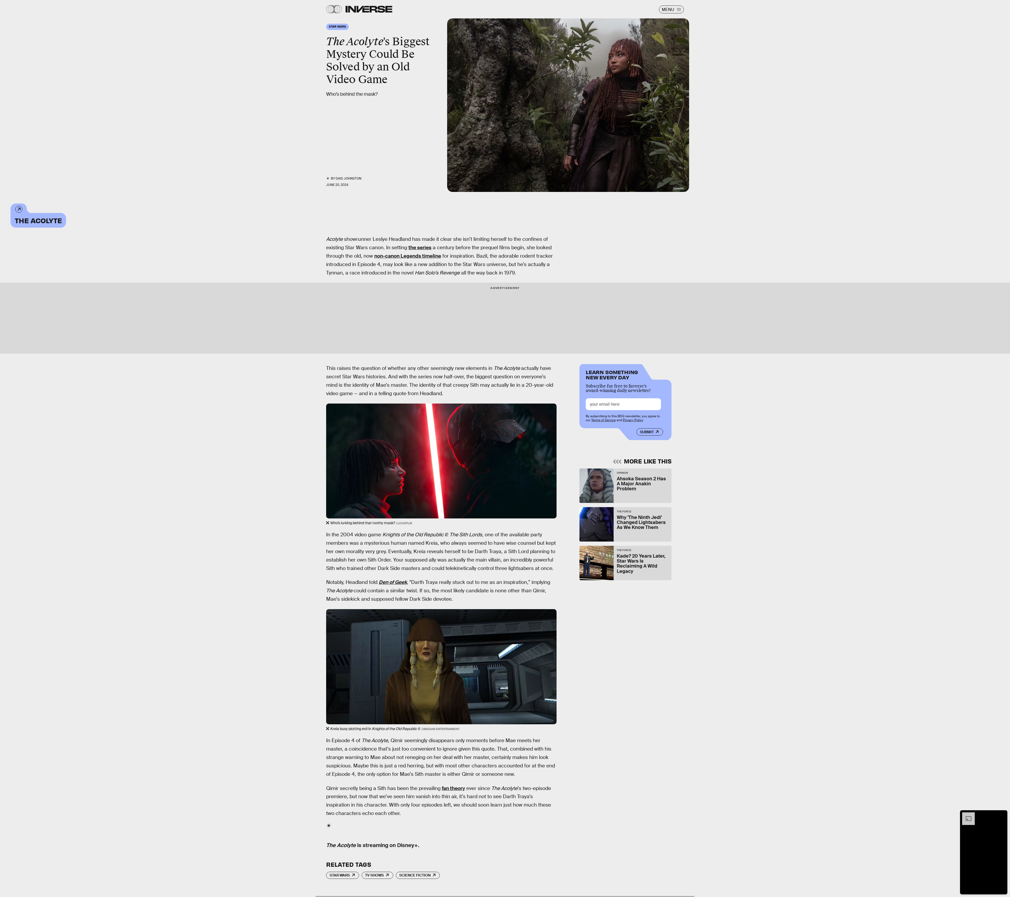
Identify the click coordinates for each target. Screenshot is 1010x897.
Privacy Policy (633, 420)
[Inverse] (369, 9)
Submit (647, 432)
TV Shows (374, 875)
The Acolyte (38, 220)
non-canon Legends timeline (407, 256)
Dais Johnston (348, 178)
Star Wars (340, 875)
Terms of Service (603, 420)
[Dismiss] (1001, 815)
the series (419, 247)
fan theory (453, 788)
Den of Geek (393, 582)
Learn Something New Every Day (612, 374)
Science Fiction (415, 875)
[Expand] (966, 815)
